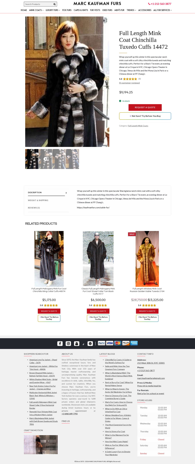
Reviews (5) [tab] (34, 208)
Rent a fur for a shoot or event (150, 393)
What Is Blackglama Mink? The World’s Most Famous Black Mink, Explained (119, 376)
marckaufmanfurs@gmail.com (151, 378)
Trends (130, 10)
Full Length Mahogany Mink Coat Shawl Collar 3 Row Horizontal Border (43, 405)
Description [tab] (35, 192)
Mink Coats (35, 10)
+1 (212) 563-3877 (146, 370)
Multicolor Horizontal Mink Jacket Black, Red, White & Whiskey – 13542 (43, 395)
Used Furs (107, 10)
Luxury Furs (52, 10)
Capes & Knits (81, 10)
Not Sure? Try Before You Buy (145, 116)
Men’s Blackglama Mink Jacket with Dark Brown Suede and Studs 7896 (43, 421)
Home (24, 10)
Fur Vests (95, 10)
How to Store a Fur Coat (115, 431)
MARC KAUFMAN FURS (97, 3)
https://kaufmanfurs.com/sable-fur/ (93, 207)
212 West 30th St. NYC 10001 (151, 363)
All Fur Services (161, 10)
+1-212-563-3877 (160, 3)
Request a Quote (145, 107)
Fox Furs (66, 10)
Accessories (144, 10)
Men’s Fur (119, 10)
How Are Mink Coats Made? (116, 441)
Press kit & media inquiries (149, 385)
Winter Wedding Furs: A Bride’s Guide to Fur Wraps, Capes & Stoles (118, 418)
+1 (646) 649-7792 (69, 414)
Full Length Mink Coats (138, 126)
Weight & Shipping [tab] (38, 200)
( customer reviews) (129, 83)
